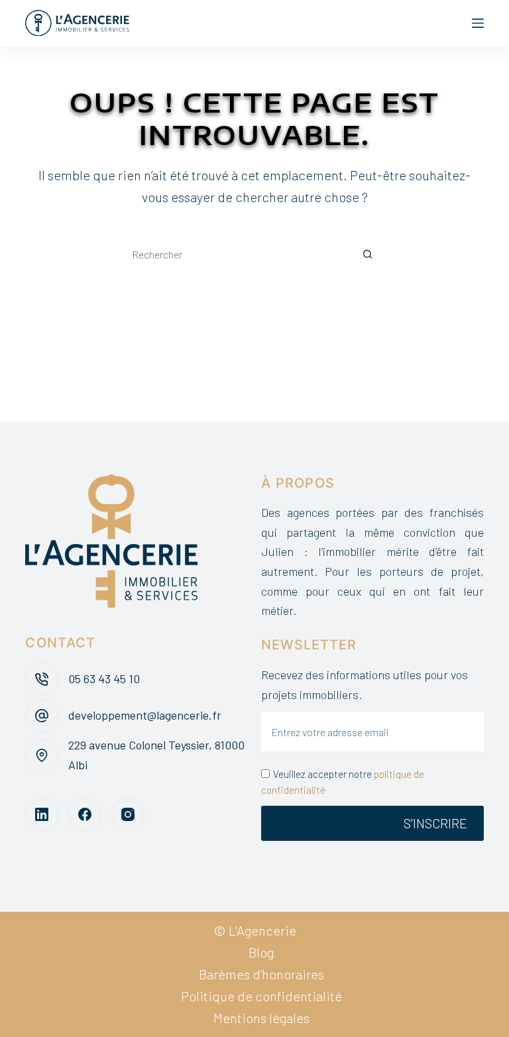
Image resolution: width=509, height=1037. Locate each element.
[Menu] (478, 23)
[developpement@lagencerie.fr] (41, 715)
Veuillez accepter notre (342, 782)
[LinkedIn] (41, 814)
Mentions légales (261, 1018)
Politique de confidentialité (261, 996)
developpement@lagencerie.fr (144, 715)
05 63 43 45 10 (104, 678)
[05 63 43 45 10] (41, 679)
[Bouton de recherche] (367, 254)
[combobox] (234, 254)
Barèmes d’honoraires (261, 974)
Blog (261, 952)
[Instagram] (127, 814)
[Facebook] (84, 814)
